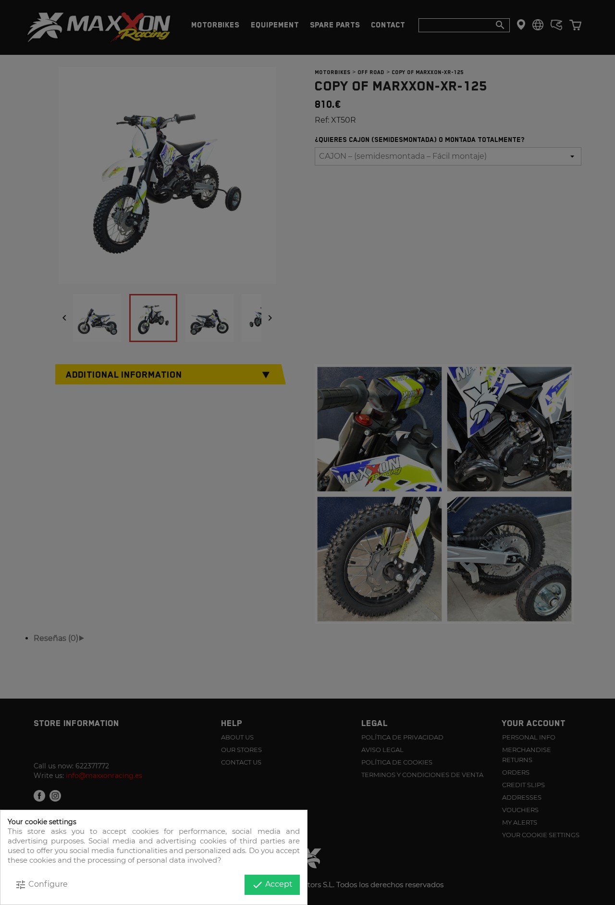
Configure (41, 885)
